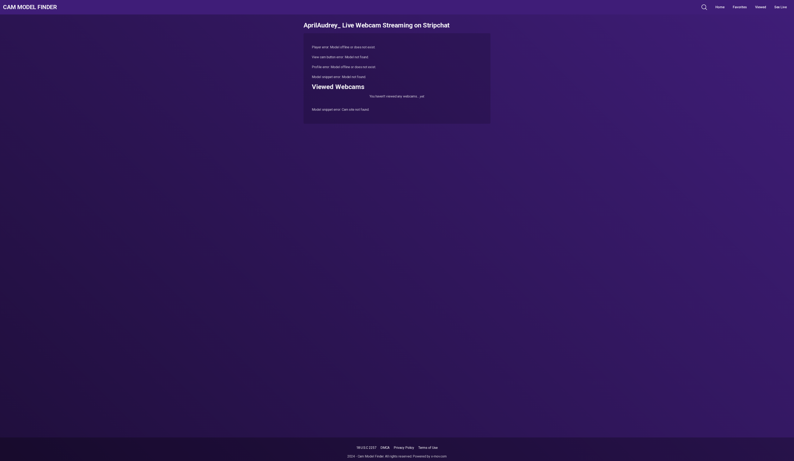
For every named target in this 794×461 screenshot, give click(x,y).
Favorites (740, 7)
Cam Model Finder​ (30, 7)
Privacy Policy (404, 448)
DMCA (385, 448)
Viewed (760, 7)
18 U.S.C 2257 (366, 448)
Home (720, 7)
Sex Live (780, 7)
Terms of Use (428, 448)
